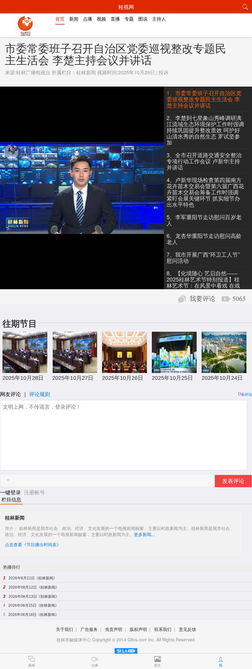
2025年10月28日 (23, 378)
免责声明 (113, 629)
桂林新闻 (86, 72)
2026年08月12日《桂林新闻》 (34, 587)
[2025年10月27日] (74, 370)
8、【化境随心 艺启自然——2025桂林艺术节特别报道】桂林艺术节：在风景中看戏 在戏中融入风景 (203, 282)
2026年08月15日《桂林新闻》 (33, 605)
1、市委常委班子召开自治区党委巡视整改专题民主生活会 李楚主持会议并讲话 (204, 99)
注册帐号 (34, 492)
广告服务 (89, 629)
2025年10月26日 (122, 378)
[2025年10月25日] (174, 370)
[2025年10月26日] (124, 370)
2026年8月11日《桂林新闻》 (33, 578)
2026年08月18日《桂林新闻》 (33, 615)
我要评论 (202, 299)
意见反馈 (187, 629)
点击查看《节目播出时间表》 (33, 544)
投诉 (163, 72)
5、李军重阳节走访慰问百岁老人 (204, 220)
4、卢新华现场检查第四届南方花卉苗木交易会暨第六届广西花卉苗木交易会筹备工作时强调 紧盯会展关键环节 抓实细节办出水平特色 (205, 192)
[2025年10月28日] (24, 370)
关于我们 (64, 629)
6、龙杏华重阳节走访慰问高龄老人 (204, 238)
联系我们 (162, 629)
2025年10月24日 (222, 378)
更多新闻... (144, 534)
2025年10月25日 (172, 378)
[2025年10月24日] (224, 370)
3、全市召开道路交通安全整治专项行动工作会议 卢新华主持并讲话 (204, 161)
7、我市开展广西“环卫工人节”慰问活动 (203, 257)
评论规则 (39, 394)
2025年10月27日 (72, 378)
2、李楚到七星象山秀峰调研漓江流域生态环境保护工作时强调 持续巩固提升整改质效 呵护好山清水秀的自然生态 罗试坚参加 (205, 130)
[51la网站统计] (126, 649)
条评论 (246, 394)
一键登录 (11, 492)
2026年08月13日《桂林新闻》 (34, 596)
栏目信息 (11, 499)
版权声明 (138, 629)
